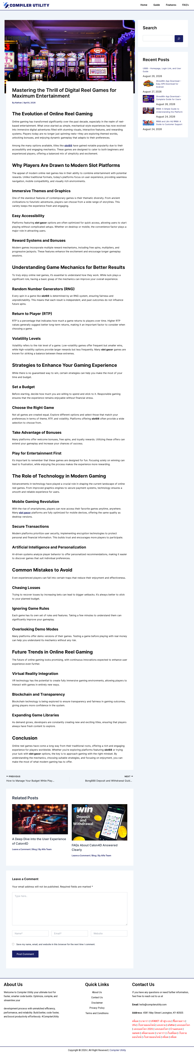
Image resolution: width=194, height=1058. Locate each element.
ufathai (171, 1025)
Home (143, 4)
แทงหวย (161, 1025)
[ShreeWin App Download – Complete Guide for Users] (148, 99)
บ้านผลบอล (176, 1029)
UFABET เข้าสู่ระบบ (161, 1021)
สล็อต (135, 1021)
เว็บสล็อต (172, 1033)
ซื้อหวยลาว (179, 1021)
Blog (34, 849)
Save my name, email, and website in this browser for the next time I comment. (55, 944)
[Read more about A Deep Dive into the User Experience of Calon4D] (40, 819)
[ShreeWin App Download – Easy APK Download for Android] (148, 83)
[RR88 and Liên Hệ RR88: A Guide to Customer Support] (148, 123)
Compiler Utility (118, 1050)
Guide (156, 4)
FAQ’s (185, 4)
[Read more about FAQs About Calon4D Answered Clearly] (99, 822)
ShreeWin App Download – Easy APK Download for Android (168, 84)
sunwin (136, 1033)
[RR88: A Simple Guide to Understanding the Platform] (148, 110)
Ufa (134, 1025)
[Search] (179, 38)
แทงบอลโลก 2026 (143, 1029)
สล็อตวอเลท (148, 1033)
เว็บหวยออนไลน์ (146, 1025)
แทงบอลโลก (183, 1025)
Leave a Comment (21, 849)
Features (171, 4)
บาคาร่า (144, 1021)
